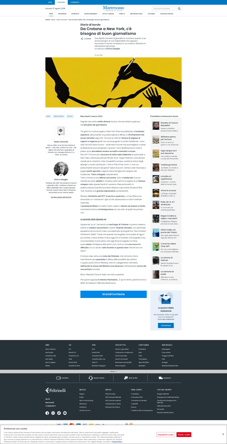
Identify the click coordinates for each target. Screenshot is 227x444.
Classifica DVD (97, 356)
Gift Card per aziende (113, 400)
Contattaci (166, 325)
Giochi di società (121, 359)
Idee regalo (166, 349)
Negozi (81, 394)
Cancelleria (143, 359)
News (48, 116)
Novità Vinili (73, 362)
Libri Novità (49, 352)
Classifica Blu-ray (98, 359)
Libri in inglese (50, 362)
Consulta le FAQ (136, 397)
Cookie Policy (117, 441)
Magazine (49, 402)
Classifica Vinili (74, 366)
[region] (113, 434)
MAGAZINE (61, 2)
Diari (140, 352)
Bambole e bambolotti (123, 362)
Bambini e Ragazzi (99, 366)
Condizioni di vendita (139, 400)
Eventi (81, 397)
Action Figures (120, 366)
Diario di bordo (61, 141)
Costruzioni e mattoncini (124, 352)
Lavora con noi (84, 410)
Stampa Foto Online (112, 407)
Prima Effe (160, 409)
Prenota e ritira (110, 394)
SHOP (50, 2)
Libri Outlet (49, 359)
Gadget (165, 362)
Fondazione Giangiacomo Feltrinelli (166, 401)
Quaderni (142, 366)
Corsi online (166, 352)
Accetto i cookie (184, 434)
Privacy (133, 407)
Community (50, 406)
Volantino (82, 407)
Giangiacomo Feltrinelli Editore (168, 397)
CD (70, 349)
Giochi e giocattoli (122, 349)
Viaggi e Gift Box (168, 356)
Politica (69, 116)
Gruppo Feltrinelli (163, 394)
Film (93, 349)
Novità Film (96, 352)
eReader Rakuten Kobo (170, 366)
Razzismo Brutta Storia (165, 413)
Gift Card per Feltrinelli (113, 397)
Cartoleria (142, 349)
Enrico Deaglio (59, 116)
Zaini (140, 356)
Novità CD (72, 352)
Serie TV (95, 362)
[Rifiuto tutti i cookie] (223, 434)
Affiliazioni (83, 404)
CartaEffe (134, 404)
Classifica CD (74, 356)
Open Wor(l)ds (144, 362)
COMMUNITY (75, 2)
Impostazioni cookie (165, 434)
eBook (47, 366)
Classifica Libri (50, 356)
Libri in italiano (50, 349)
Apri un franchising (86, 400)
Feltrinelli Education (164, 406)
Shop (47, 399)
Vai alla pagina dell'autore (61, 197)
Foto (163, 359)
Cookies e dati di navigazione (142, 410)
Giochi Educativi (121, 356)
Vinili (70, 359)
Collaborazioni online (113, 404)
